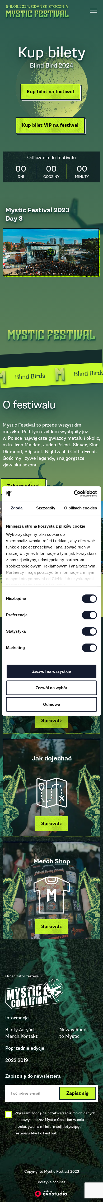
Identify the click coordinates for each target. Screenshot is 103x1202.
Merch (12, 1036)
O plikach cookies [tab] (80, 508)
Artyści (26, 1030)
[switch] (89, 615)
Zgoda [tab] (16, 508)
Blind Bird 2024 (51, 65)
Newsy (66, 1030)
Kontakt (29, 1036)
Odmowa (51, 704)
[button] (51, 93)
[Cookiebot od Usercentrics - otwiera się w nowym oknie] (74, 493)
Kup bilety (52, 52)
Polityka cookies (51, 1182)
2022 (10, 1060)
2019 (23, 1060)
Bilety (11, 1030)
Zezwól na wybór (52, 687)
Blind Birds (72, 374)
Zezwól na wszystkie (51, 671)
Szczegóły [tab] (45, 508)
